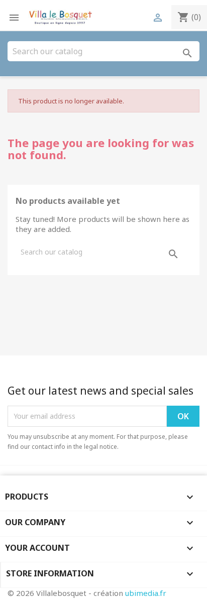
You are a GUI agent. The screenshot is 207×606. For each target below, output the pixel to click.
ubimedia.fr (145, 593)
